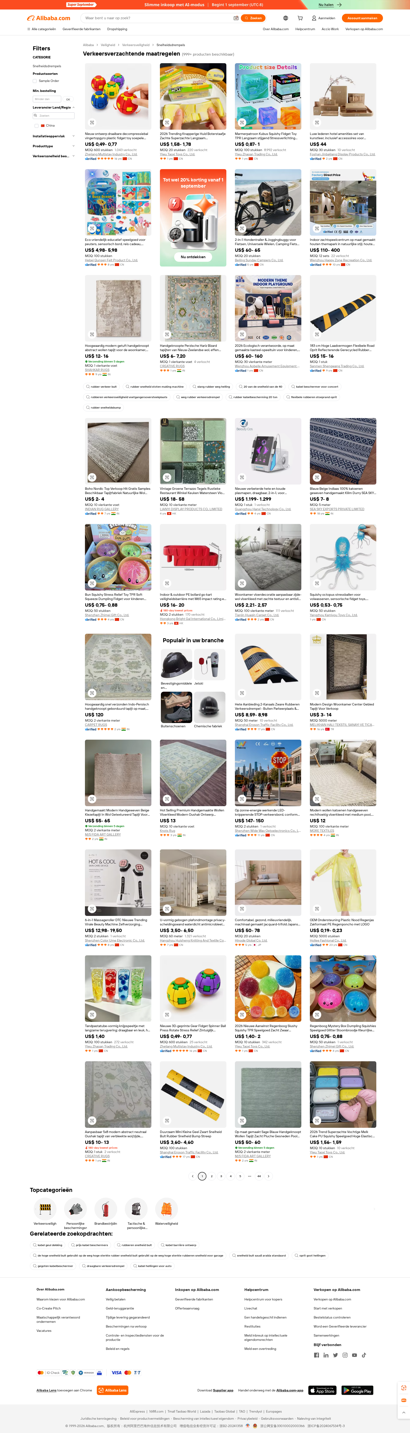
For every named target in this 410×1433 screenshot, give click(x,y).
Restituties (252, 1326)
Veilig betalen (116, 1299)
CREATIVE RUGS (172, 366)
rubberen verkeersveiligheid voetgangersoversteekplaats (129, 397)
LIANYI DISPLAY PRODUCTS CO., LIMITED (191, 509)
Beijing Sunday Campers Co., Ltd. (259, 260)
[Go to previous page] (192, 1176)
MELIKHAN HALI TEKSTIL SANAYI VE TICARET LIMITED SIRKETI (343, 725)
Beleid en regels (118, 1349)
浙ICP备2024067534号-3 (326, 1426)
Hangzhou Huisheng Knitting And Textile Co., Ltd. (193, 940)
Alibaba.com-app (289, 1390)
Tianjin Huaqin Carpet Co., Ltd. (257, 615)
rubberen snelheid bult (137, 1245)
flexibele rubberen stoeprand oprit (314, 397)
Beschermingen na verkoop (126, 1326)
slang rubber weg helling (213, 386)
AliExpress (137, 1411)
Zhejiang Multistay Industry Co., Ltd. (111, 154)
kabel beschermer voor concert (317, 386)
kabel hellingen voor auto (155, 1266)
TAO (242, 1411)
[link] (404, 1388)
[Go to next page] (268, 1176)
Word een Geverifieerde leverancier (340, 1326)
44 (259, 1176)
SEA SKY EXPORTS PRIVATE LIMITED (337, 509)
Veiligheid (108, 45)
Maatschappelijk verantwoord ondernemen (58, 1319)
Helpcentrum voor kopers (263, 1299)
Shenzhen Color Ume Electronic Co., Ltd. (115, 940)
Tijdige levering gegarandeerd (128, 1317)
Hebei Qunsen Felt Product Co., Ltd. (111, 260)
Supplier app (223, 1390)
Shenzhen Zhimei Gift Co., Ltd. (107, 615)
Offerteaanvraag (187, 1308)
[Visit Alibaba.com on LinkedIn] (326, 1355)
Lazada (205, 1411)
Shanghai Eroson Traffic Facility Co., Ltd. (264, 725)
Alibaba (88, 45)
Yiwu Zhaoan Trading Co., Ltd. (256, 154)
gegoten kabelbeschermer (55, 1266)
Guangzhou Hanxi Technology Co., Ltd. (263, 509)
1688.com (156, 1411)
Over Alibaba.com (50, 1289)
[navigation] (53, 611)
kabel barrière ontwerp (181, 1245)
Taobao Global (224, 1411)
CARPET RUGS (96, 725)
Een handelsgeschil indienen (265, 1317)
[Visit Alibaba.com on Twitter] (335, 1355)
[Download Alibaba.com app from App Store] (322, 1390)
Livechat (250, 1308)
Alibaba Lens (46, 1390)
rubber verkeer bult (104, 386)
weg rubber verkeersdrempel (200, 397)
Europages (274, 1411)
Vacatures (44, 1331)
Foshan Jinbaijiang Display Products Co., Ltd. (342, 154)
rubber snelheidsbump (106, 407)
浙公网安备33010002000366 (282, 1426)
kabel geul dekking (50, 1245)
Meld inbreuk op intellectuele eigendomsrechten (265, 1337)
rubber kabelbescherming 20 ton (255, 397)
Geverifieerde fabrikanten (194, 1299)
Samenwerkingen (326, 1335)
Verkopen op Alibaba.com (332, 1299)
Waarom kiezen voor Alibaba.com (61, 1299)
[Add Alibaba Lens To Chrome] (112, 1390)
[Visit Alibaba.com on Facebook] (316, 1355)
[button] (236, 18)
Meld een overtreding (260, 1349)
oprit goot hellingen (312, 1255)
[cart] (301, 19)
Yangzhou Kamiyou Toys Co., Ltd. (334, 615)
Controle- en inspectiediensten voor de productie (135, 1337)
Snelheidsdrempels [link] (171, 45)
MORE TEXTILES (322, 831)
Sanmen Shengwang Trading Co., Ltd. (337, 366)
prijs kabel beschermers (92, 1245)
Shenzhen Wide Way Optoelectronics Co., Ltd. (268, 831)
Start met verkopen (328, 1308)
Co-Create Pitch (49, 1308)
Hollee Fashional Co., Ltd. (328, 940)
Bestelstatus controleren (332, 1317)
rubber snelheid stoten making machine (157, 386)
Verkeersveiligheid (135, 45)
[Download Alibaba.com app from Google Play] (357, 1390)
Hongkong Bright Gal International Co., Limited (193, 619)
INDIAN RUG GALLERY (102, 509)
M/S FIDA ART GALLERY (103, 834)
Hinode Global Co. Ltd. (251, 940)
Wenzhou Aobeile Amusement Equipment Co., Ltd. (268, 366)
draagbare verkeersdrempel (105, 1266)
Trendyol (255, 1411)
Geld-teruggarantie (120, 1308)
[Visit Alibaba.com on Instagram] (345, 1355)
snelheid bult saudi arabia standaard (261, 1255)
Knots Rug (167, 831)
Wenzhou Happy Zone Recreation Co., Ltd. (341, 260)
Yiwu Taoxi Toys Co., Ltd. (177, 154)
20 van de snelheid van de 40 (263, 386)
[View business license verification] (248, 1425)
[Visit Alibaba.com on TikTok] (364, 1355)
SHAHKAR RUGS (97, 370)
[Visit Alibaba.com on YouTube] (354, 1355)
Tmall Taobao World (182, 1411)
